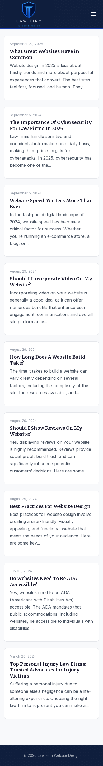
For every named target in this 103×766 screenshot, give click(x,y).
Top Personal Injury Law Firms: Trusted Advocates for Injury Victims (48, 670)
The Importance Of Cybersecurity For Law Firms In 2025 (51, 125)
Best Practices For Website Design (50, 506)
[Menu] (93, 14)
